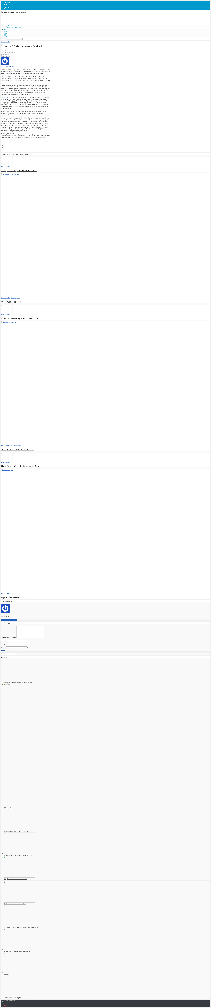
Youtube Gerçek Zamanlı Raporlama (15, 904)
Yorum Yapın (5, 54)
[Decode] (19, 972)
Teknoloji (19, 446)
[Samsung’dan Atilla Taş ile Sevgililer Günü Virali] (19, 949)
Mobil (6, 33)
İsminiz (3, 641)
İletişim (6, 4)
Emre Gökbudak (10, 52)
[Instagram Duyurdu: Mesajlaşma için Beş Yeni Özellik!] (19, 853)
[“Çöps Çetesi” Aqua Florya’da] (19, 996)
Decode (6, 974)
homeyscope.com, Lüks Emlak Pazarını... (19, 170)
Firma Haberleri (5, 42)
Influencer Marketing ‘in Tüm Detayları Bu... (21, 318)
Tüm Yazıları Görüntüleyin (9, 620)
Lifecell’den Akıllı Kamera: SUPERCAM (17, 449)
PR (5, 35)
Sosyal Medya (8, 26)
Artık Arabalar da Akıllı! (11, 301)
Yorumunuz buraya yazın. (8, 638)
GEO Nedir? (7, 808)
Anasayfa (7, 2)
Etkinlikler (7, 37)
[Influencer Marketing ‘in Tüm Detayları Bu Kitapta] (7, 312)
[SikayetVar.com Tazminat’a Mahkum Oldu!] (7, 460)
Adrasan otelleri (5, 97)
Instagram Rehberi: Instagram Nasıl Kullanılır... (18, 683)
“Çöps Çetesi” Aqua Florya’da (13, 998)
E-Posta (4, 644)
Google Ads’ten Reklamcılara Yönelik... (15, 879)
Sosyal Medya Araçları (14, 27)
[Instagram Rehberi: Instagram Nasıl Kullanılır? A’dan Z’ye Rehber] (19, 681)
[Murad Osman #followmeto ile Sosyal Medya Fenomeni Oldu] (19, 926)
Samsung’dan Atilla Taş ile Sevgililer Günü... (17, 951)
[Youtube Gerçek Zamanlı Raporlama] (19, 902)
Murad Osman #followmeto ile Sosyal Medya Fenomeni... (21, 927)
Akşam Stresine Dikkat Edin (13, 597)
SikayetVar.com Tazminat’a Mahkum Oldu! (20, 466)
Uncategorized (15, 298)
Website (3, 647)
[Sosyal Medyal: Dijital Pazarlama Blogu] (13, 12)
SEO (5, 29)
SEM (5, 31)
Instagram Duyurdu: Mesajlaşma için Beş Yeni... (18, 855)
